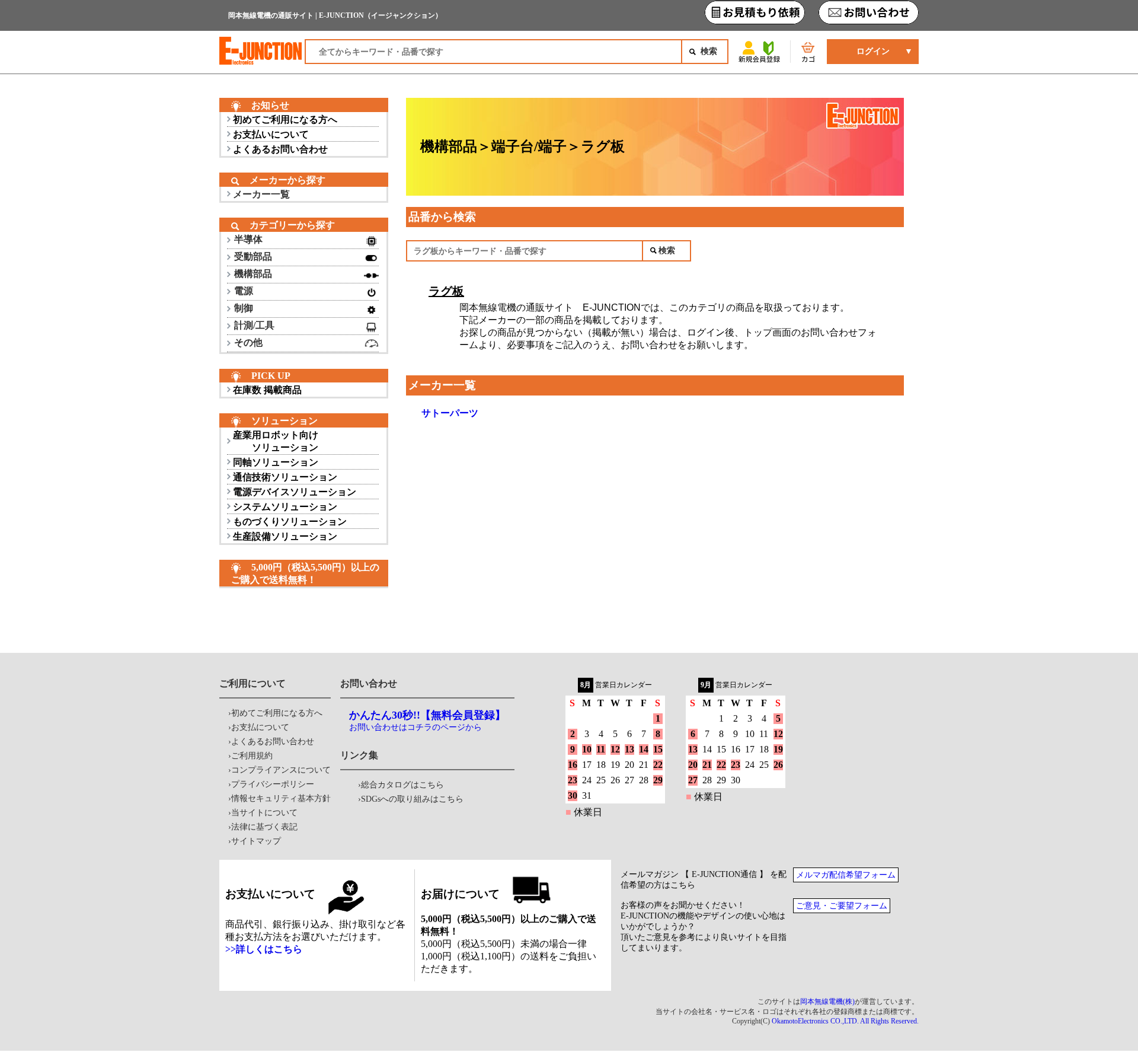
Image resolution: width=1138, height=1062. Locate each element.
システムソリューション (285, 507)
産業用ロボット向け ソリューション (275, 441)
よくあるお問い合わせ (280, 149)
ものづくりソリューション (290, 521)
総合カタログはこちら (402, 784)
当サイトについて (264, 812)
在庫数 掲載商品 (267, 390)
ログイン (873, 51)
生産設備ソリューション (285, 536)
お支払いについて (271, 134)
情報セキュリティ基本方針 (281, 798)
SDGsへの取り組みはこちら (412, 799)
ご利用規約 (252, 755)
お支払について (260, 727)
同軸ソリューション (275, 462)
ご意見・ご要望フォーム (841, 905)
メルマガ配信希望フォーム (846, 874)
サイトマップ (256, 841)
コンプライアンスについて (281, 770)
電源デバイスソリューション (294, 492)
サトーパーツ (449, 413)
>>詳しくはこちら (263, 949)
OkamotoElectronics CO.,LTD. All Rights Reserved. (845, 1021)
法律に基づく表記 (264, 826)
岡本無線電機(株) (827, 1001)
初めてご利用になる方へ (285, 119)
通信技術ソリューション (285, 477)
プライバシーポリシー (272, 784)
